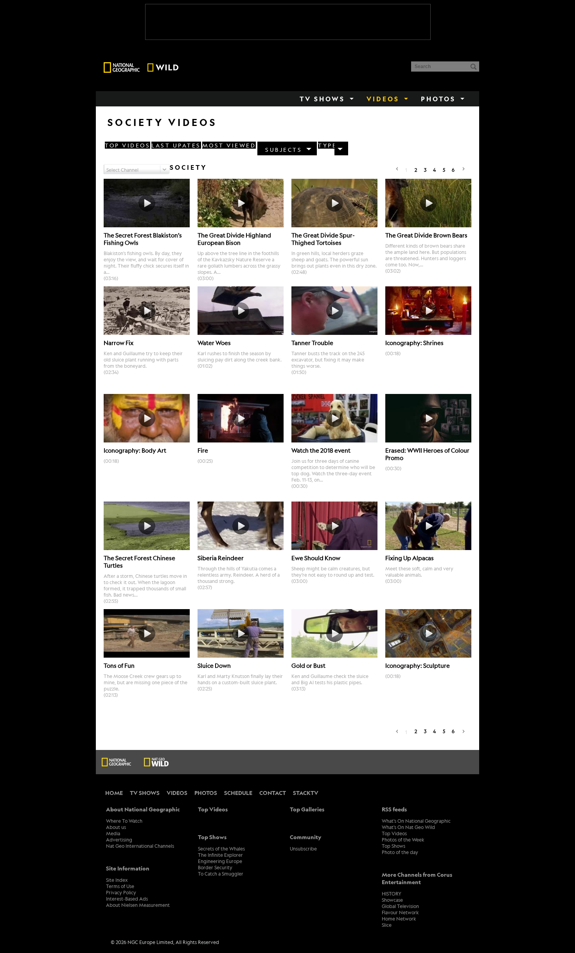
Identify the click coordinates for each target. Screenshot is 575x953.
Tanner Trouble (312, 342)
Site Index (117, 880)
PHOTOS (205, 793)
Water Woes (214, 342)
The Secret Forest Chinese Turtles (139, 561)
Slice (387, 925)
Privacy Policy (121, 892)
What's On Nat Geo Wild (408, 827)
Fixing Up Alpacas (409, 557)
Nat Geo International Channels (140, 846)
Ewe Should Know (315, 557)
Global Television (400, 906)
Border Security (215, 867)
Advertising (119, 839)
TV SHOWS (145, 793)
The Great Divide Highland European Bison (234, 238)
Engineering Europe (220, 861)
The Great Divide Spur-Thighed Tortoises (323, 238)
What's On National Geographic (416, 821)
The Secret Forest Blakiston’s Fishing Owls (143, 238)
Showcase (392, 900)
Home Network (399, 918)
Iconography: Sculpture (417, 665)
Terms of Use (120, 886)
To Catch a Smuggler (220, 873)
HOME (114, 793)
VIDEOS (177, 793)
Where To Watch (124, 821)
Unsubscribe (303, 848)
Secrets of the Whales (221, 848)
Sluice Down (214, 665)
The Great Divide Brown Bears (426, 235)
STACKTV (305, 793)
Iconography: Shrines (414, 342)
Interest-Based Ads (127, 898)
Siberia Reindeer (221, 557)
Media (113, 833)
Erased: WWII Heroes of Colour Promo (427, 453)
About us (116, 827)
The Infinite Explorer (220, 855)
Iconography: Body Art (135, 450)
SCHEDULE (238, 793)
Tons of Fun (119, 665)
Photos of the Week (403, 839)
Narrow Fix (118, 342)
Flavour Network (400, 912)
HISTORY (391, 893)
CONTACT (272, 793)
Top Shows (393, 846)
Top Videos (394, 833)
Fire (203, 450)
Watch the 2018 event (320, 450)
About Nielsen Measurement (138, 905)
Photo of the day (400, 852)
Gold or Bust (308, 665)
